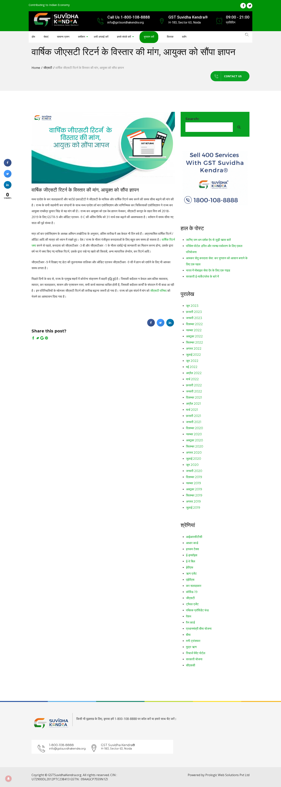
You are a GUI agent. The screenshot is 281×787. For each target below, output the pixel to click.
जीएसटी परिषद (158, 290)
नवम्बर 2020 (194, 434)
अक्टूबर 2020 (194, 440)
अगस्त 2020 (194, 452)
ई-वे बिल (190, 561)
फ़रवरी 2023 (194, 312)
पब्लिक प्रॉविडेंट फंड (197, 610)
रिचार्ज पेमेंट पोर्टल (195, 653)
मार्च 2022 (192, 379)
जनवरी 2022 (194, 391)
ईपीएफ (189, 567)
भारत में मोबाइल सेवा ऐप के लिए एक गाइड (208, 270)
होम (33, 36)
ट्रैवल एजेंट (192, 604)
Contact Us (233, 76)
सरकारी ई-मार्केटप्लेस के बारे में (202, 276)
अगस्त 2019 (193, 501)
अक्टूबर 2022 (194, 336)
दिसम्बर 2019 (194, 477)
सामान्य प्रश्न (63, 36)
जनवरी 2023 (194, 318)
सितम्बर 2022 (194, 342)
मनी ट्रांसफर (193, 641)
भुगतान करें (149, 36)
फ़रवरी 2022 (194, 385)
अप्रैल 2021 (193, 403)
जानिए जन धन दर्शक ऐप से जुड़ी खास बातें (208, 240)
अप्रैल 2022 (194, 373)
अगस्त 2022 (193, 348)
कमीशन (81, 36)
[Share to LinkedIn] (170, 325)
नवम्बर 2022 (194, 330)
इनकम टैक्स (192, 549)
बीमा (188, 635)
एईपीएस (190, 580)
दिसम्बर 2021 (194, 397)
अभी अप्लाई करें (101, 36)
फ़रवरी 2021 (193, 416)
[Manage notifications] (8, 779)
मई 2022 (191, 367)
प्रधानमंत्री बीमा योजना (199, 628)
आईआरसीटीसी (194, 537)
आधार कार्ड (192, 543)
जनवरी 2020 (194, 471)
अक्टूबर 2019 (194, 489)
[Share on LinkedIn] (7, 187)
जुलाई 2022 (193, 355)
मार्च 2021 (192, 410)
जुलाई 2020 (193, 459)
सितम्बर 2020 (194, 446)
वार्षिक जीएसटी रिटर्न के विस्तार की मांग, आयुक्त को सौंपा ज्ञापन (85, 190)
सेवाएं (46, 36)
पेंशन (188, 616)
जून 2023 (192, 306)
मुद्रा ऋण (191, 647)
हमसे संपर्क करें (124, 36)
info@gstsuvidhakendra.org (67, 748)
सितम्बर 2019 (194, 495)
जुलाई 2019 (193, 507)
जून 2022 (192, 361)
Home (36, 68)
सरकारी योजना (194, 659)
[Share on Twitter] (160, 325)
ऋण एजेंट (191, 573)
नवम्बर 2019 (193, 483)
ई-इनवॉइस (191, 555)
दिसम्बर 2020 (194, 428)
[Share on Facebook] (151, 325)
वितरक (170, 36)
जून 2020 (192, 465)
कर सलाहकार (193, 586)
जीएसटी (47, 68)
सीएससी (190, 665)
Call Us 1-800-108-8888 (128, 17)
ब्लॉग (184, 36)
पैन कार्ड (190, 622)
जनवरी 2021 (193, 422)
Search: (192, 119)
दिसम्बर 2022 (194, 324)
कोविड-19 (191, 592)
